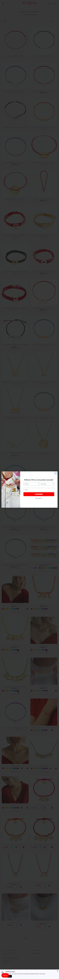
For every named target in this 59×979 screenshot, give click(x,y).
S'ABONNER (39, 494)
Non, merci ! (39, 498)
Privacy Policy (42, 973)
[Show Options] (53, 484)
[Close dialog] (55, 473)
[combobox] (46, 484)
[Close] (57, 971)
